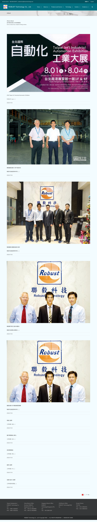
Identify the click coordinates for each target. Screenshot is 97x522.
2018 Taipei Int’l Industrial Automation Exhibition (18, 95)
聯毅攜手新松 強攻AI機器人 (13, 326)
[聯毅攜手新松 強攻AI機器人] (48, 292)
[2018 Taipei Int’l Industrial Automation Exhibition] (48, 63)
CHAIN (71, 517)
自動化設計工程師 (11, 479)
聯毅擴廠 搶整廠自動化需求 (13, 247)
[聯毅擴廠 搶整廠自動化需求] (48, 213)
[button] (92, 6)
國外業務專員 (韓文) (11, 435)
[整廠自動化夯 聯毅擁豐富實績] (48, 371)
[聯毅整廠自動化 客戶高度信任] (48, 136)
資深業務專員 (10, 450)
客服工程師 (9, 420)
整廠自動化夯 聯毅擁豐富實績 (14, 405)
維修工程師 (9, 465)
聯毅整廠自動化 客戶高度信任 (14, 167)
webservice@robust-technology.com (25, 1)
